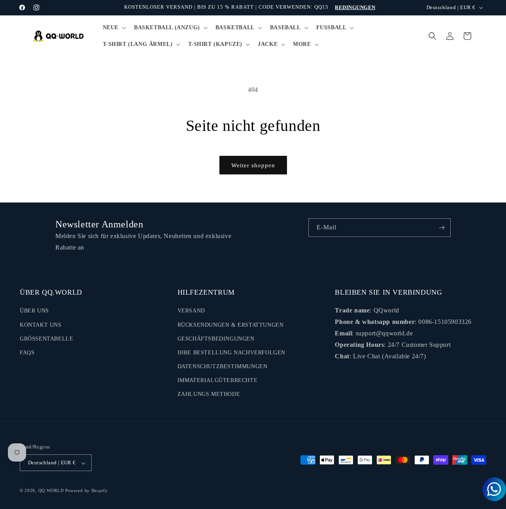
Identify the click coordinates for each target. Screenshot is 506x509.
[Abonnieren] (441, 227)
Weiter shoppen (253, 165)
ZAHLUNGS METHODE (208, 394)
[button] (113, 27)
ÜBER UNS (34, 311)
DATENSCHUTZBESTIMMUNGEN (222, 367)
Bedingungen (355, 7)
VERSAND (191, 311)
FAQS (27, 353)
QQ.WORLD (51, 490)
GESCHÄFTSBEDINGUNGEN (216, 339)
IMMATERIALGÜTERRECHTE (217, 381)
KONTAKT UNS (41, 325)
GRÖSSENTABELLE (46, 339)
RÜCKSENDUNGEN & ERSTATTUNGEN (230, 325)
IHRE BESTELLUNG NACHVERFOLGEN (231, 353)
